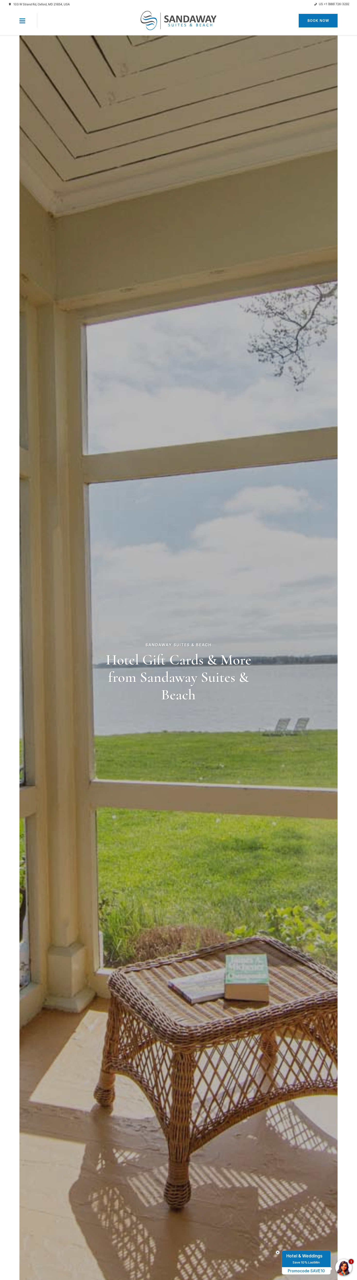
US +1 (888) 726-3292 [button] (334, 4)
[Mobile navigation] (22, 21)
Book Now (318, 20)
